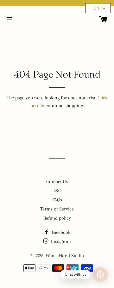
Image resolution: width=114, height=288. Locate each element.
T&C (57, 190)
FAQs (57, 200)
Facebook (60, 232)
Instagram (60, 241)
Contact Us (57, 181)
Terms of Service (57, 209)
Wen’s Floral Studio (65, 255)
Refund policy (57, 218)
